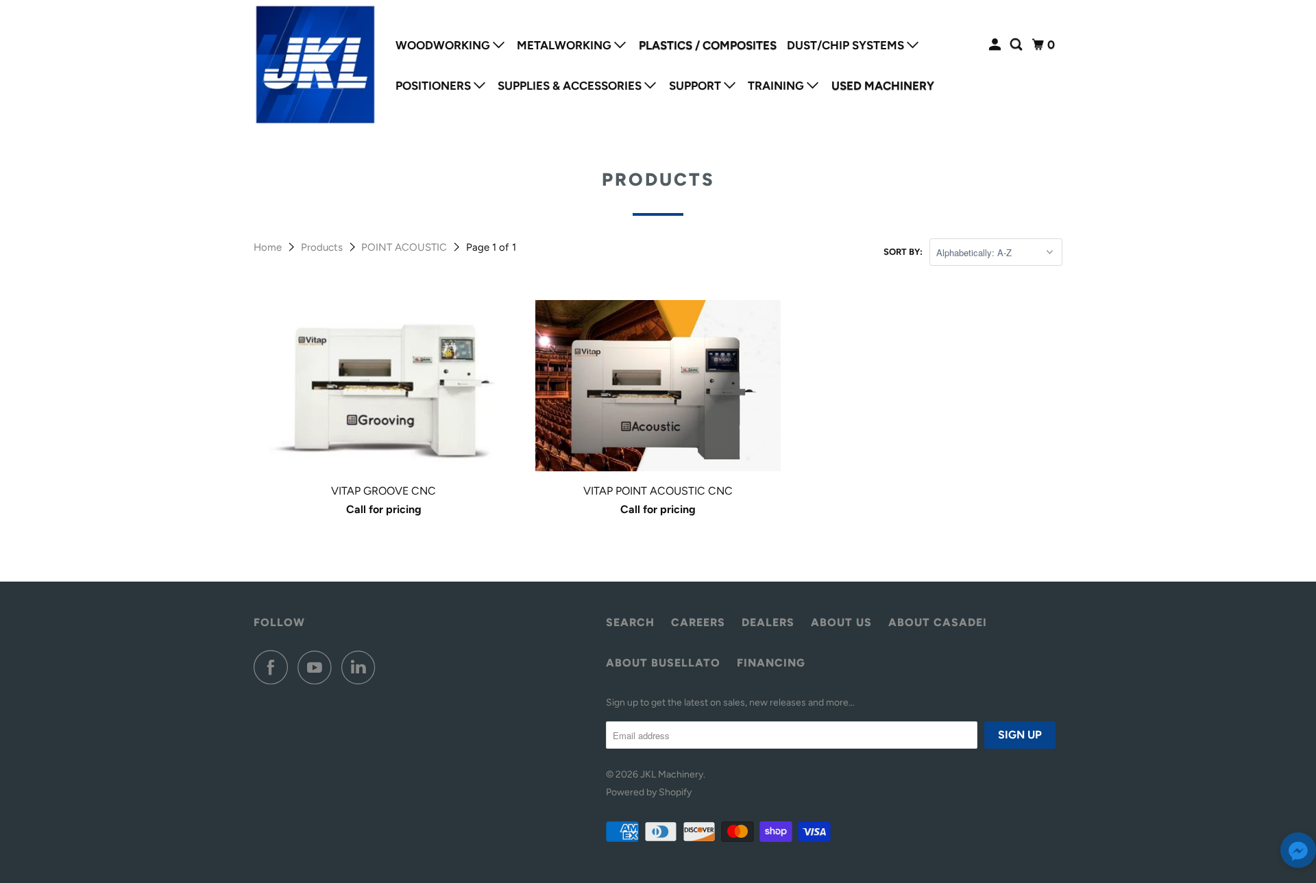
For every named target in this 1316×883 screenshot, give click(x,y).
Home (269, 247)
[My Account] (996, 45)
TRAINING (777, 85)
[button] (1298, 853)
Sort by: (903, 252)
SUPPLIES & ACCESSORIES (571, 85)
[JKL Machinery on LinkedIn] (361, 667)
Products (323, 247)
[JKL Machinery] (315, 65)
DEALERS (768, 622)
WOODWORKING (444, 45)
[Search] (1017, 45)
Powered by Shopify (649, 792)
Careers (698, 622)
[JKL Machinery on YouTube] (318, 667)
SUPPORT (696, 85)
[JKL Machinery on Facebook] (274, 667)
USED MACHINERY (882, 85)
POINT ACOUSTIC (405, 247)
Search (630, 622)
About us (841, 622)
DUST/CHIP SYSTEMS (847, 45)
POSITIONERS (434, 85)
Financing (771, 662)
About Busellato (663, 662)
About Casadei (937, 622)
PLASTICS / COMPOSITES (708, 45)
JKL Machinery (671, 774)
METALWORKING (565, 45)
